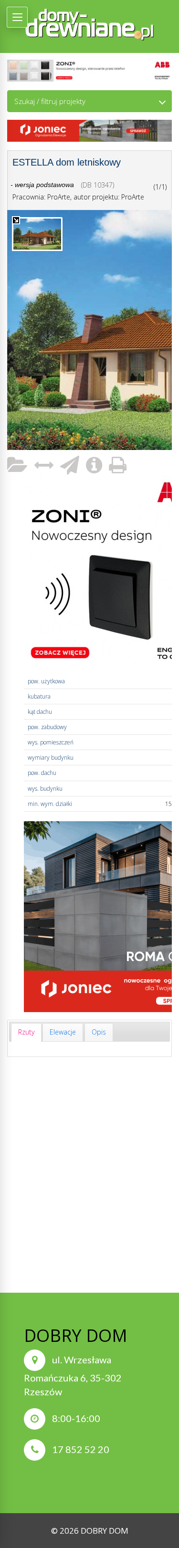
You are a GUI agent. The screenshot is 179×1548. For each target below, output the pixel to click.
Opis (99, 1031)
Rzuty (26, 1031)
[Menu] (17, 17)
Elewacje (63, 1031)
